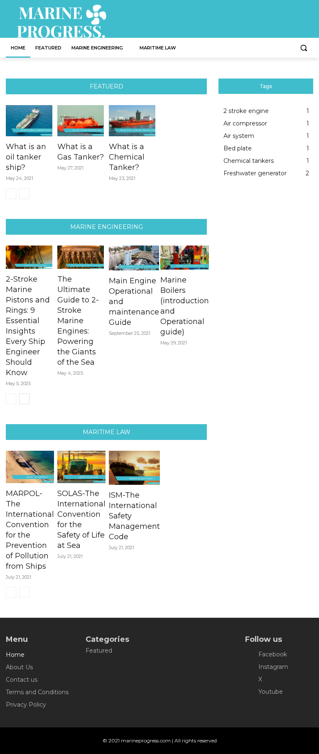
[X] (251, 679)
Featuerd (106, 86)
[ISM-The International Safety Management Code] (134, 468)
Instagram (273, 666)
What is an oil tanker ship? (26, 157)
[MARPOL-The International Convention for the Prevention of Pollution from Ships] (30, 467)
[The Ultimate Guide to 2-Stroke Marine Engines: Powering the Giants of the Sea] (80, 257)
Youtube (270, 691)
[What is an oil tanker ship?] (29, 120)
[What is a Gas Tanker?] (80, 120)
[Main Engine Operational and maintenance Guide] (134, 258)
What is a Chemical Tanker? (127, 157)
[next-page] (24, 398)
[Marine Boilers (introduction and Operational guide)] (184, 258)
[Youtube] (251, 692)
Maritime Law (106, 432)
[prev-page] (11, 193)
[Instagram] (251, 667)
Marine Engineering (106, 227)
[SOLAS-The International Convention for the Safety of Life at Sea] (81, 467)
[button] (303, 48)
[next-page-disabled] (24, 193)
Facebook (272, 654)
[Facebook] (251, 654)
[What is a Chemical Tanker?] (132, 120)
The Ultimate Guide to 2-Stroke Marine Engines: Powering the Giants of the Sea (78, 321)
